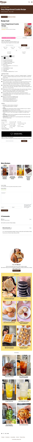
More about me (16, 270)
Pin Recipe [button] (9, 37)
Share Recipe (4, 16)
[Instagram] (4, 433)
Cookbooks (7, 437)
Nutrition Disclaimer (5, 128)
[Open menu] (32, 2)
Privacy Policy (22, 437)
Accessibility (13, 437)
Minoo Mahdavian (5, 11)
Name (2, 207)
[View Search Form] (29, 2)
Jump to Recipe (12, 16)
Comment (3, 192)
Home (2, 7)
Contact (17, 437)
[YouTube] (8, 433)
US (10, 56)
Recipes (5, 7)
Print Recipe (24, 37)
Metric (13, 56)
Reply (30, 219)
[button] (2, 29)
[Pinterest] (6, 433)
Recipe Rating (3, 188)
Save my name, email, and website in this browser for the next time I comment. (27, 206)
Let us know (16, 134)
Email (13, 207)
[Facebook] (2, 433)
